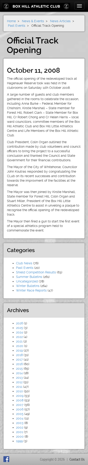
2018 (19, 355)
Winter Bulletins (27, 286)
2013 (19, 377)
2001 (19, 432)
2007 (19, 405)
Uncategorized (27, 281)
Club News (24, 263)
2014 (19, 373)
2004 (19, 418)
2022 (19, 337)
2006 (19, 409)
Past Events (24, 268)
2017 (19, 359)
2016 (19, 364)
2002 (19, 427)
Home (11, 21)
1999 (19, 441)
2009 (19, 396)
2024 (19, 332)
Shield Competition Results (36, 272)
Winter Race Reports (31, 290)
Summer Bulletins (29, 277)
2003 (19, 423)
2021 (19, 341)
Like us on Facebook (7, 459)
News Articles (60, 21)
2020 (19, 346)
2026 (19, 323)
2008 (19, 400)
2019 (19, 350)
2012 (19, 382)
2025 (19, 328)
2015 (19, 368)
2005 (19, 414)
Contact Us (77, 459)
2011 (19, 386)
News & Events (33, 21)
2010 (19, 391)
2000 (20, 436)
